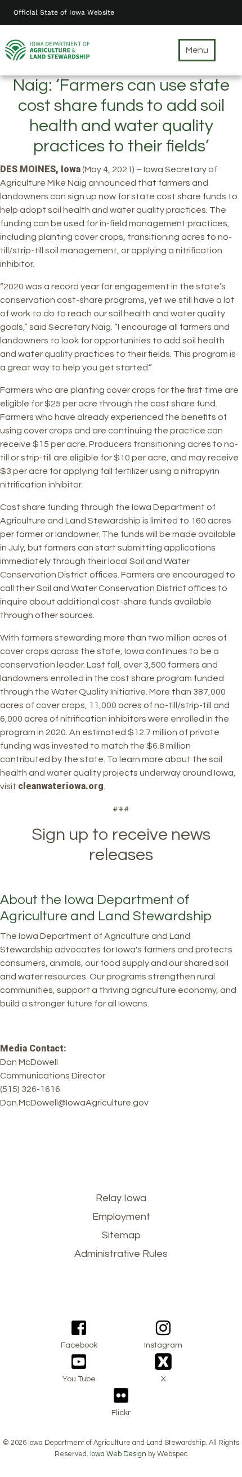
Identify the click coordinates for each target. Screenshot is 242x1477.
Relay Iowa (121, 1198)
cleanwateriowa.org (61, 786)
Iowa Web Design (118, 1454)
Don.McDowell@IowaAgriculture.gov (74, 1102)
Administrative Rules (121, 1253)
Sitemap (121, 1235)
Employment (121, 1216)
